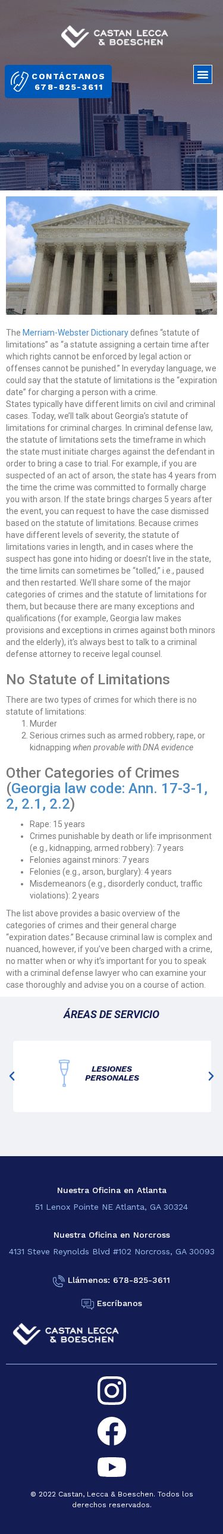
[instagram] (112, 1390)
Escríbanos (119, 1303)
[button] (202, 74)
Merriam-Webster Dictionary (75, 332)
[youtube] (112, 1467)
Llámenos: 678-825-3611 (119, 1280)
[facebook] (112, 1431)
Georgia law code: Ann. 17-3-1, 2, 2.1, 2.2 (107, 796)
